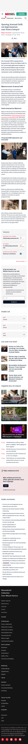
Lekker (3, 706)
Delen (15, 38)
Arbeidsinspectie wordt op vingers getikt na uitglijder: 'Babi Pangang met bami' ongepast (16, 444)
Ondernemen (5, 621)
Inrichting (4, 690)
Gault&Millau (4, 703)
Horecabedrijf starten (6, 632)
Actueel (3, 617)
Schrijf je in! (14, 302)
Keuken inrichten (5, 685)
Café (2, 718)
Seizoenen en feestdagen (7, 658)
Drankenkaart (5, 653)
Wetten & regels (5, 638)
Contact (3, 609)
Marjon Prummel (6, 32)
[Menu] (2, 14)
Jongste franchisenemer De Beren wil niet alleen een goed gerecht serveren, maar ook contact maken (13, 515)
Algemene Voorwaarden (16, 733)
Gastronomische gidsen (7, 641)
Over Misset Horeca (9, 596)
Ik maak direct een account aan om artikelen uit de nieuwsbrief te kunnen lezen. (15, 292)
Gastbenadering (5, 668)
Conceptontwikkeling (6, 688)
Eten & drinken (5, 644)
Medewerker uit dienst (7, 630)
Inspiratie (4, 709)
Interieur (3, 682)
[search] (25, 18)
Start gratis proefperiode (21, 14)
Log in (5, 485)
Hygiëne (3, 674)
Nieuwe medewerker (6, 624)
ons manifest (6, 729)
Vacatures (3, 606)
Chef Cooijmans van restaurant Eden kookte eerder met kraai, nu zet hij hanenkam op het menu (15, 460)
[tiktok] (20, 739)
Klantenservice (5, 603)
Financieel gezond (6, 635)
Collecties (5, 593)
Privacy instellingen (20, 735)
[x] (7, 739)
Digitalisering (4, 671)
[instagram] (15, 739)
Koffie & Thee (4, 656)
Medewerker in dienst (6, 627)
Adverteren (4, 612)
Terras (3, 677)
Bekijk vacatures (20, 261)
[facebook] (2, 739)
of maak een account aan (9, 489)
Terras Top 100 (5, 697)
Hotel (2, 720)
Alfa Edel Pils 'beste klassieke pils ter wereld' (13, 556)
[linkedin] (11, 739)
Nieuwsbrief (6, 590)
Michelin (3, 700)
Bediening (4, 665)
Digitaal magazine (5, 600)
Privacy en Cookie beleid (7, 735)
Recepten (3, 650)
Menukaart (4, 647)
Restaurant (4, 715)
